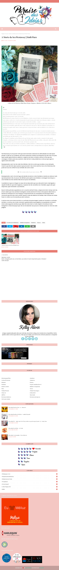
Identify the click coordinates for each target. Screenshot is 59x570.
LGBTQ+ (3, 395)
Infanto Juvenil (5, 386)
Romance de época (35, 397)
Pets (3, 388)
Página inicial (5, 33)
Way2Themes (28, 568)
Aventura (32, 378)
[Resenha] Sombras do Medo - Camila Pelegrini (19, 414)
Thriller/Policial (5, 391)
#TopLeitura (29, 481)
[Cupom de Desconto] (15, 525)
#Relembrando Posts (29, 479)
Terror (31, 388)
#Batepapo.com (29, 474)
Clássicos (32, 380)
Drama (31, 382)
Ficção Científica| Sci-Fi (35, 384)
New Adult (32, 395)
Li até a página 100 (29, 486)
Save (16, 227)
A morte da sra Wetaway (12, 222)
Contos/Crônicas (6, 380)
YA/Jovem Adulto (6, 399)
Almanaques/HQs (6, 378)
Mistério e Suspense (24, 222)
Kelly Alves (5, 40)
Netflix (29, 489)
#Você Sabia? (29, 484)
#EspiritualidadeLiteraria (29, 476)
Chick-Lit (4, 393)
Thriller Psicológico (34, 391)
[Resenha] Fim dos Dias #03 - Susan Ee (17, 407)
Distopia (4, 382)
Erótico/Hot (32, 393)
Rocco (38, 222)
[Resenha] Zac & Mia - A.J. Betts (16, 428)
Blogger (41, 568)
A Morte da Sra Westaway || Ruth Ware (10, 245)
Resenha (33, 222)
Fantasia (4, 384)
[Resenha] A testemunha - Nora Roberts (18, 435)
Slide (10, 33)
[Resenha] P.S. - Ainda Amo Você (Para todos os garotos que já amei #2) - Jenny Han (28, 421)
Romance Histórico (6, 397)
